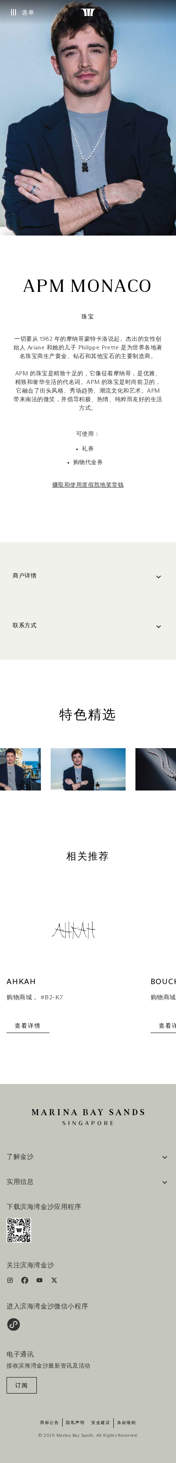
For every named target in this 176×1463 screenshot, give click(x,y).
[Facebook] (25, 1282)
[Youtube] (40, 1282)
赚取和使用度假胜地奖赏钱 (88, 485)
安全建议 (100, 1423)
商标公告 (49, 1423)
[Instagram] (11, 1282)
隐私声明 (75, 1423)
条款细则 (126, 1423)
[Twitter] (54, 1282)
